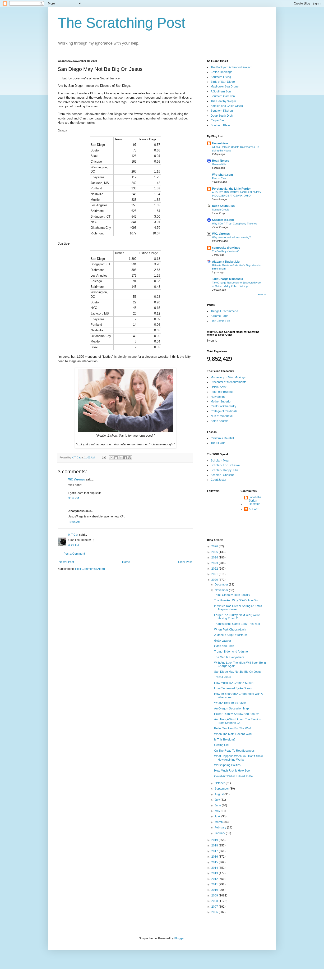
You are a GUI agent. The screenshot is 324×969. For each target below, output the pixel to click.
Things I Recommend (224, 311)
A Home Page (219, 316)
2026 (215, 546)
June (218, 805)
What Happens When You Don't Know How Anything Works (238, 757)
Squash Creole (220, 209)
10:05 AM (74, 522)
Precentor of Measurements (228, 382)
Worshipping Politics (227, 765)
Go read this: (219, 164)
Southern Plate (220, 125)
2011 (215, 884)
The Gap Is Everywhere (229, 657)
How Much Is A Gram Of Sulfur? (234, 683)
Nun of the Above (222, 416)
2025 (215, 552)
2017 (215, 851)
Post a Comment (74, 553)
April (218, 816)
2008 (215, 901)
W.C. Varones (221, 233)
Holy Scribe (218, 396)
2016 (215, 856)
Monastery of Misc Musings (228, 377)
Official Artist (218, 387)
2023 (215, 563)
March (219, 822)
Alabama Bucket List (226, 261)
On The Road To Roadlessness (234, 750)
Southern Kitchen (222, 110)
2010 (215, 889)
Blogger (179, 938)
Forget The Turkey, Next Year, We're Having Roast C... (237, 616)
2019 (215, 840)
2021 (215, 574)
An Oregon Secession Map (231, 708)
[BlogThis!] (116, 457)
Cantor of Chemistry (223, 406)
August (219, 794)
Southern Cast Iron (223, 96)
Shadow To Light (223, 220)
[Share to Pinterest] (129, 457)
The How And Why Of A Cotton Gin (236, 600)
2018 (215, 845)
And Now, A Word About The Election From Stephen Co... (237, 721)
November (222, 590)
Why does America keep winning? (231, 237)
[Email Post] (104, 457)
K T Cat (73, 534)
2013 (215, 873)
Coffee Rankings (221, 72)
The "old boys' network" (225, 251)
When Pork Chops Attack (230, 629)
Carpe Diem (218, 120)
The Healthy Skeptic (223, 101)
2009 (215, 895)
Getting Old (221, 745)
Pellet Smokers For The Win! (232, 728)
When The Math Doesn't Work (233, 734)
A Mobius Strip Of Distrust (230, 635)
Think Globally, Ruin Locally (232, 595)
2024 (215, 557)
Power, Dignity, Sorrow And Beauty (236, 714)
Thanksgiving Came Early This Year (237, 624)
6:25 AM (73, 545)
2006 (215, 912)
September (222, 788)
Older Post (185, 562)
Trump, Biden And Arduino (231, 651)
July (218, 799)
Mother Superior (221, 401)
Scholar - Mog (220, 460)
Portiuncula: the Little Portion (231, 188)
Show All (262, 294)
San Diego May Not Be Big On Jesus (237, 671)
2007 (215, 906)
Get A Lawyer (222, 640)
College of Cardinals (224, 411)
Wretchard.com (222, 174)
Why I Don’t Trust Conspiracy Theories (234, 223)
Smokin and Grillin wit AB (227, 106)
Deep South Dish (222, 115)
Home (126, 562)
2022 (215, 568)
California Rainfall (222, 438)
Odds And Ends (224, 646)
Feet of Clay (219, 178)
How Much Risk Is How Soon (232, 770)
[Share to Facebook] (125, 457)
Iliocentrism (220, 143)
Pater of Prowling (222, 391)
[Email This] (111, 457)
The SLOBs (218, 443)
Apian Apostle (219, 421)
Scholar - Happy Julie (224, 470)
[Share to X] (120, 457)
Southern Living (221, 77)
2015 (215, 862)
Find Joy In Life (220, 321)
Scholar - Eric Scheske (225, 465)
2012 (215, 879)
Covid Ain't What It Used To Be (233, 776)
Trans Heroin (222, 677)
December (222, 584)
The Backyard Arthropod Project (231, 67)
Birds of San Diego (223, 81)
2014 (215, 867)
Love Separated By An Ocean (233, 688)
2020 (215, 579)
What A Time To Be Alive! (230, 702)
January (220, 833)
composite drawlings (226, 247)
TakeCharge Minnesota (227, 279)
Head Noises (220, 160)
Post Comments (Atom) (90, 569)
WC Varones (76, 479)
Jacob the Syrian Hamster (255, 501)
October (220, 783)
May (218, 811)
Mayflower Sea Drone (225, 86)
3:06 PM (73, 498)
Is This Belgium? (225, 739)
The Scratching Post (121, 23)
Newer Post (66, 562)
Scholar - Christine (223, 475)
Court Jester (218, 479)
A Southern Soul (221, 91)
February (221, 827)
